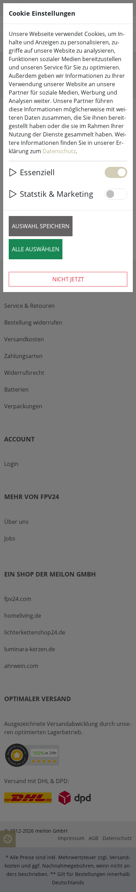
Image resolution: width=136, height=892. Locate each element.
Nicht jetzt (68, 279)
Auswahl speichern (40, 226)
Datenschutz (59, 151)
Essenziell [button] (37, 172)
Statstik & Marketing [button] (56, 194)
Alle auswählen (35, 249)
